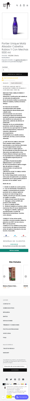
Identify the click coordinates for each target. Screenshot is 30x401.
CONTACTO (6, 304)
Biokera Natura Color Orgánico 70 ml (9, 286)
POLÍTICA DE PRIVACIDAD (11, 329)
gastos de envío (21, 60)
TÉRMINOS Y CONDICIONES (11, 325)
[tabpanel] (15, 158)
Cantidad (5, 67)
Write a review (14, 250)
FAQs (4, 337)
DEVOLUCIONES (7, 321)
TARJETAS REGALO (8, 348)
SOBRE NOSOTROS (8, 308)
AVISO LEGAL (7, 333)
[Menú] (27, 5)
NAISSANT (6, 353)
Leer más (14, 396)
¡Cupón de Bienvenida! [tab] (16, 83)
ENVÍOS (5, 316)
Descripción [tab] (5, 83)
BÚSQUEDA (6, 312)
